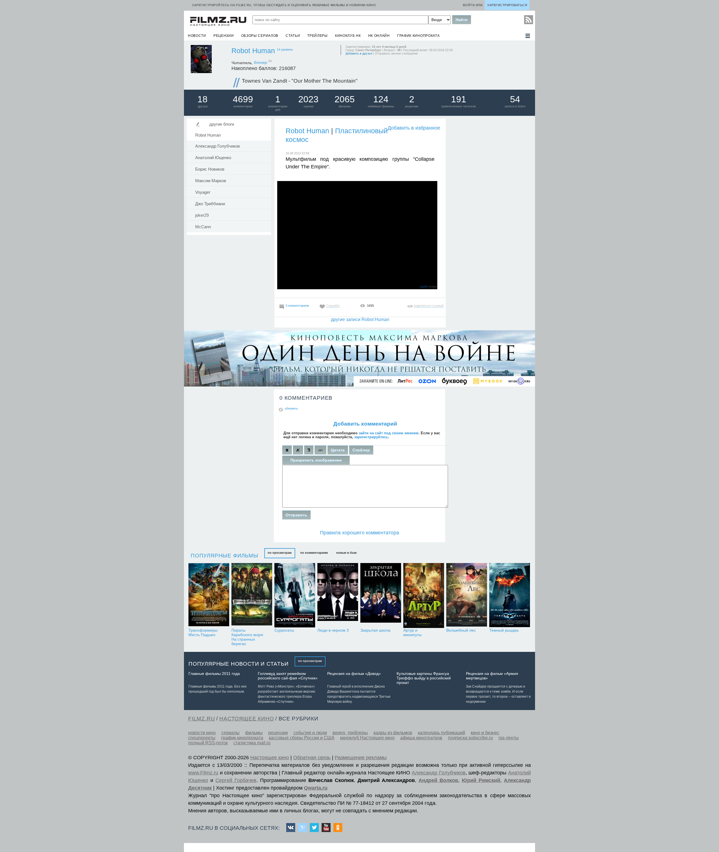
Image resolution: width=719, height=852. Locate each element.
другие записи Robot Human (360, 319)
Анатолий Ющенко (213, 157)
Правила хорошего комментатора (359, 532)
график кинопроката (418, 36)
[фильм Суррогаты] (294, 595)
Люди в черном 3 (333, 630)
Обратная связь (312, 757)
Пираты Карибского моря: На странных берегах (247, 637)
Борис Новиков (209, 169)
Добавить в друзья (358, 53)
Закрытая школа (375, 630)
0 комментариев (297, 305)
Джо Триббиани (210, 204)
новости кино (202, 732)
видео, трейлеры (350, 732)
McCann (203, 227)
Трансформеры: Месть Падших (203, 632)
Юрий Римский (481, 780)
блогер (263, 62)
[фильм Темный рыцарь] (509, 595)
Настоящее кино (269, 757)
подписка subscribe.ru (470, 737)
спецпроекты (201, 737)
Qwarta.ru (315, 788)
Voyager (202, 192)
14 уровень (285, 49)
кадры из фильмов (393, 732)
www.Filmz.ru (203, 773)
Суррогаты (284, 630)
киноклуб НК (348, 36)
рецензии (223, 36)
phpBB (424, 286)
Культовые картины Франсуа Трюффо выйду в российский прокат (424, 678)
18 (202, 99)
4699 (243, 99)
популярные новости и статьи (238, 664)
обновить (291, 408)
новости (197, 36)
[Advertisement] (490, 202)
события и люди (310, 732)
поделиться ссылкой (428, 305)
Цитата (338, 450)
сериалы (230, 732)
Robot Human (253, 51)
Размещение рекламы (361, 757)
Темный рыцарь (504, 630)
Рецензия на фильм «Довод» (354, 673)
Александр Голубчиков (217, 146)
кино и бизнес (485, 732)
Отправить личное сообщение (396, 53)
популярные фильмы (224, 556)
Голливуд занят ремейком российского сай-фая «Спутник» (288, 675)
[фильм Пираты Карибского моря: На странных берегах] (251, 595)
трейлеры (317, 36)
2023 (308, 99)
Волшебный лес (461, 630)
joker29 (202, 215)
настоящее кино (246, 719)
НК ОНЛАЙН (379, 36)
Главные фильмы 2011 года (214, 673)
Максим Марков (210, 180)
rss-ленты (509, 737)
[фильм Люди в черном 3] (337, 595)
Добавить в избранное (414, 128)
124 (380, 99)
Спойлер (361, 450)
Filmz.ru (201, 719)
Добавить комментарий (365, 424)
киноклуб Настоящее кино (367, 737)
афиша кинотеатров (421, 737)
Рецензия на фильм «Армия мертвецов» (492, 675)
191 (458, 99)
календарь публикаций (441, 732)
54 (515, 99)
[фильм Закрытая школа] (380, 595)
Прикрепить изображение (316, 460)
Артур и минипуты (412, 632)
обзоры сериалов (260, 36)
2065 (345, 99)
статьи (293, 36)
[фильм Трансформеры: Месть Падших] (208, 595)
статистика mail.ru (251, 742)
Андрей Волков (438, 780)
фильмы (254, 732)
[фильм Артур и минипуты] (423, 595)
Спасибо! (333, 305)
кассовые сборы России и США (302, 737)
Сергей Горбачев (235, 780)
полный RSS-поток (208, 742)
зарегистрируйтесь (371, 437)
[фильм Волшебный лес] (466, 595)
